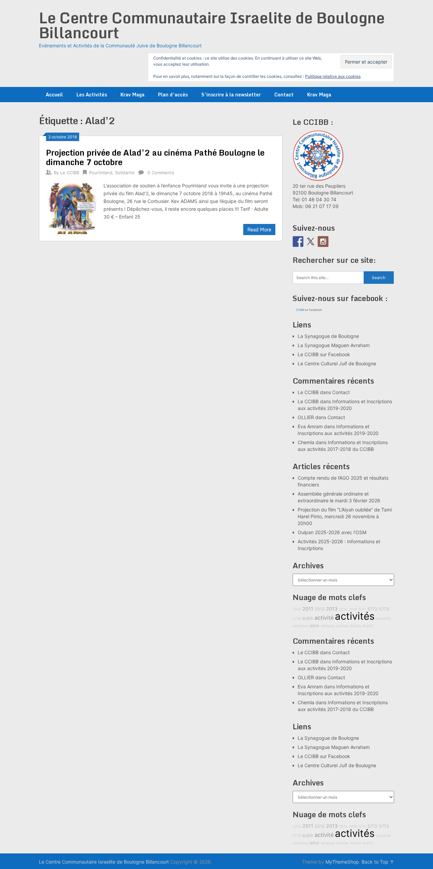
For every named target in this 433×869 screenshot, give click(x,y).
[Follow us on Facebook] (298, 241)
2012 (320, 609)
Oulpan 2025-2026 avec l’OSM (332, 532)
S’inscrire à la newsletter (231, 94)
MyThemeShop (342, 862)
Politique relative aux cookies (333, 76)
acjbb (307, 618)
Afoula (355, 626)
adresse (328, 626)
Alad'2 (367, 626)
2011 (307, 609)
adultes (342, 626)
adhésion (300, 626)
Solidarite (125, 172)
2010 (297, 609)
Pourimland (100, 172)
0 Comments (160, 172)
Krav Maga (132, 94)
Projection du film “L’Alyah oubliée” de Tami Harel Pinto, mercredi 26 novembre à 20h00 (345, 516)
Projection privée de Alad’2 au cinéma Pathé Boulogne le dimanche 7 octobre (155, 157)
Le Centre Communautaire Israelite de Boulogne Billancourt (212, 25)
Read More (259, 229)
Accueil (54, 94)
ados (314, 625)
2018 (353, 609)
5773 (384, 609)
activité (324, 617)
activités (354, 616)
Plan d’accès (173, 94)
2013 (332, 609)
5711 (362, 609)
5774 (297, 618)
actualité (383, 618)
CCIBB (300, 310)
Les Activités (91, 94)
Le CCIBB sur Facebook (324, 354)
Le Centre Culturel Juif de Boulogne (337, 363)
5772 (372, 609)
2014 (343, 609)
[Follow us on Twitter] (310, 241)
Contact (284, 94)
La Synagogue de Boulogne (328, 336)
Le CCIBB (69, 172)
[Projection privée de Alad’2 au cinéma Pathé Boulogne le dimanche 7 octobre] (71, 208)
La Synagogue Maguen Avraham (334, 345)
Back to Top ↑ (378, 862)
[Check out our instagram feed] (323, 241)
